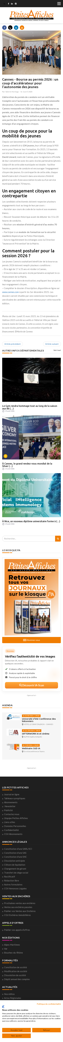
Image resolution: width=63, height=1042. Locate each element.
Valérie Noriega (12, 92)
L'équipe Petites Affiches (16, 818)
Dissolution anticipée (14, 860)
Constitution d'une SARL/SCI (18, 848)
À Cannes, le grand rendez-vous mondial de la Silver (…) (27, 465)
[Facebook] (8, 4)
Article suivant (52, 344)
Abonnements (10, 802)
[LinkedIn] (12, 4)
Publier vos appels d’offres (17, 930)
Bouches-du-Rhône (13, 952)
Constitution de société (15, 967)
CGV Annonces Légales (15, 888)
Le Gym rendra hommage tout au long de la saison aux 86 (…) (29, 407)
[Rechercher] (58, 539)
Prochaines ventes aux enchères (19, 903)
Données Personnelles (15, 826)
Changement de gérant (15, 868)
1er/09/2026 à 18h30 (32, 730)
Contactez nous (11, 814)
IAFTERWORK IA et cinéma (35, 733)
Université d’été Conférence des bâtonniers (39, 720)
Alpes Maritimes (12, 944)
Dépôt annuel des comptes (17, 979)
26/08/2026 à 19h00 (31, 716)
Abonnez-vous (33, 640)
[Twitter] (4, 4)
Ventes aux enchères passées (18, 907)
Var (5, 948)
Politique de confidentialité (49, 1004)
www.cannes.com (10, 292)
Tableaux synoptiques (14, 798)
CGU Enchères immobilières (17, 915)
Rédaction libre (11, 880)
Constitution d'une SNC (15, 856)
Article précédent (12, 344)
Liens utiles (9, 822)
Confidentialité (11, 830)
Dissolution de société (15, 975)
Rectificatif (9, 876)
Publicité (8, 810)
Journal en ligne (11, 794)
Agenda (7, 705)
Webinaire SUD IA (31, 748)
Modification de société (15, 971)
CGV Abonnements (13, 834)
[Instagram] (15, 4)
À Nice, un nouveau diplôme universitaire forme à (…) (31, 521)
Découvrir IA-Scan (33, 685)
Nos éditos (9, 994)
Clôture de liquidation (14, 864)
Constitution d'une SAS (15, 852)
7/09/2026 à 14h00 (31, 745)
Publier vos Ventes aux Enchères (20, 911)
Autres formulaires (13, 884)
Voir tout (57, 350)
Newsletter (10, 806)
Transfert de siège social (16, 872)
